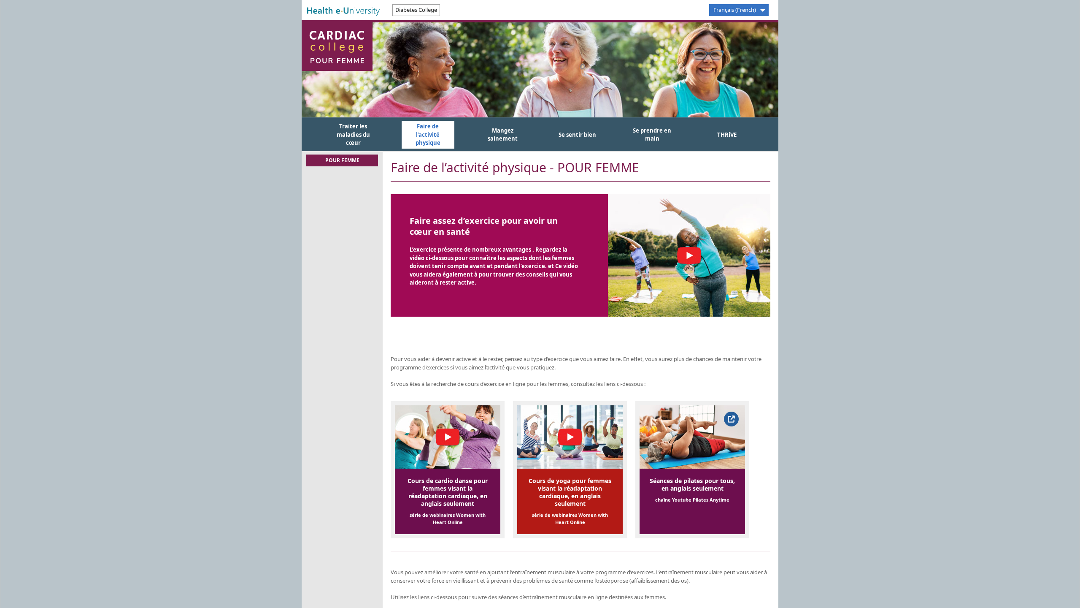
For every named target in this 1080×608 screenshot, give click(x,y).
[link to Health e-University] (343, 10)
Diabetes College (416, 10)
